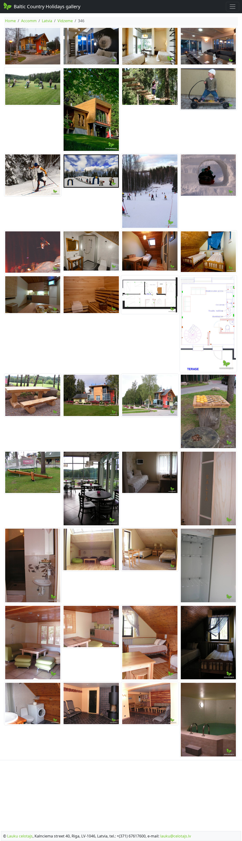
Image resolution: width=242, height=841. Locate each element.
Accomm (29, 20)
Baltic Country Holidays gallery (47, 6)
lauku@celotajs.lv (175, 836)
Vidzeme (65, 20)
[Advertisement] (121, 794)
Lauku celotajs (20, 836)
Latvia (47, 20)
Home (10, 20)
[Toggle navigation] (232, 6)
